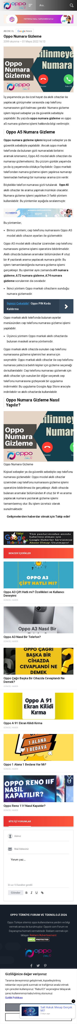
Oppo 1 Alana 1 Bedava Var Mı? (25, 764)
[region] (38, 996)
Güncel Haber (11, 600)
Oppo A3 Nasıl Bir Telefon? (22, 637)
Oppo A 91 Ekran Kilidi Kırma (23, 723)
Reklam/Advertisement (43, 935)
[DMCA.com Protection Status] (38, 939)
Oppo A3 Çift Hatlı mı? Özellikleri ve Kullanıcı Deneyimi (34, 593)
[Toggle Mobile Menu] (30, 5)
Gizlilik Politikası (14, 997)
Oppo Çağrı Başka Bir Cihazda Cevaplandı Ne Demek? (34, 680)
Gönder (15, 892)
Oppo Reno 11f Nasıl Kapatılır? (24, 806)
